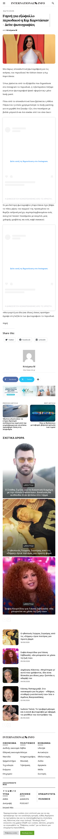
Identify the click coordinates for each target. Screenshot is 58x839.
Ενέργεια (7, 769)
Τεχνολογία (8, 765)
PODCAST (24, 803)
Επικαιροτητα (46, 794)
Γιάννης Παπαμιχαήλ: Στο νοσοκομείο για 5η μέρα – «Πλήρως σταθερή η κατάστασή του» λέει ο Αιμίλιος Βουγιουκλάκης (37, 692)
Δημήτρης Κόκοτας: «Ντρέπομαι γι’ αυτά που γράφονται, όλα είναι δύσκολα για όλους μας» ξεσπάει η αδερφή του (38, 673)
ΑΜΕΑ (5, 799)
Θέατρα (23, 752)
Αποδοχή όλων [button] (27, 833)
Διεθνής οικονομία (11, 748)
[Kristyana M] (29, 356)
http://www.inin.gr (29, 370)
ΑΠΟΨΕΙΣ (25, 794)
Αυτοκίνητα (43, 752)
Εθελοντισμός (44, 756)
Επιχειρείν (7, 774)
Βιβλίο (23, 748)
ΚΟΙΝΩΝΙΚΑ (44, 743)
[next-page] (8, 619)
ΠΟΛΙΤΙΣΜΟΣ (27, 743)
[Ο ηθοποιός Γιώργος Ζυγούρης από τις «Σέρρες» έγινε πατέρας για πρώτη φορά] (29, 527)
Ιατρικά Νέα (8, 807)
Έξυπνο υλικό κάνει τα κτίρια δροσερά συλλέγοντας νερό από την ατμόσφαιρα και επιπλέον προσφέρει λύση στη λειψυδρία (14, 424)
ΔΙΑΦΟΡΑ (24, 799)
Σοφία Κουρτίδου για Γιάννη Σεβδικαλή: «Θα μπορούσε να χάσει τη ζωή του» (29, 610)
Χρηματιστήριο (9, 761)
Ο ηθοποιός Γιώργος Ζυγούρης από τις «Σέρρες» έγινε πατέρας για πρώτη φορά (29, 552)
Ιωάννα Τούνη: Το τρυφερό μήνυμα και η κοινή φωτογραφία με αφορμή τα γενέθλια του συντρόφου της (38, 712)
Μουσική (24, 761)
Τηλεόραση (25, 765)
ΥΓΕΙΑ (6, 794)
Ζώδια (40, 761)
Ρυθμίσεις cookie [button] (11, 833)
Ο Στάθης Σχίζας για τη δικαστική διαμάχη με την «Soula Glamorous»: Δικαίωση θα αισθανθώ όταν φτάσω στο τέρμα (29, 492)
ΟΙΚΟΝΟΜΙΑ (9, 743)
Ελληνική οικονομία (11, 752)
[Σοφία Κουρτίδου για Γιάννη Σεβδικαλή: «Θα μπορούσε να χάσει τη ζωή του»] (29, 586)
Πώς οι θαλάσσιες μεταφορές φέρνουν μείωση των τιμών (43, 425)
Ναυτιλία (7, 756)
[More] (38, 379)
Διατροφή (7, 803)
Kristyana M (11, 30)
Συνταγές (42, 774)
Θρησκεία (42, 765)
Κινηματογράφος (27, 756)
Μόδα (40, 769)
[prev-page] (4, 619)
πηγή (5, 323)
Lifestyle (29, 485)
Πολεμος (44, 799)
